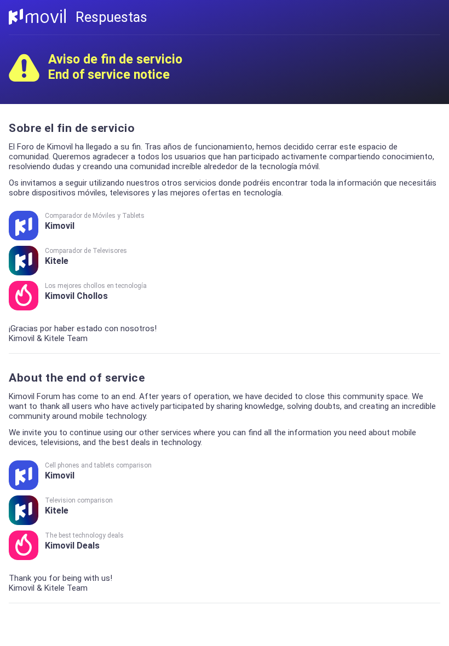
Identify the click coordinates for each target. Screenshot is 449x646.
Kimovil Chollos (96, 291)
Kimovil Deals (84, 541)
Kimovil (95, 221)
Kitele (86, 256)
